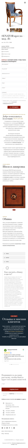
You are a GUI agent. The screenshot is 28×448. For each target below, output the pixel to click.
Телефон (4, 78)
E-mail (3, 383)
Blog (3, 433)
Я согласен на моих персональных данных (13, 394)
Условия (13, 444)
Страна (3, 87)
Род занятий (4, 68)
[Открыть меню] (24, 2)
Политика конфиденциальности (18, 443)
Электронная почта (6, 73)
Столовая (12, 47)
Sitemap (7, 433)
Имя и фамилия (5, 64)
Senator (6, 49)
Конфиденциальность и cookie (10, 425)
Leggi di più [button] (6, 360)
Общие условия (6, 423)
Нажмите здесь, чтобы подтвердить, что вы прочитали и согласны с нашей (14, 102)
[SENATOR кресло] (14, 14)
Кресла (8, 47)
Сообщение (4, 92)
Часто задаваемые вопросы (9, 421)
